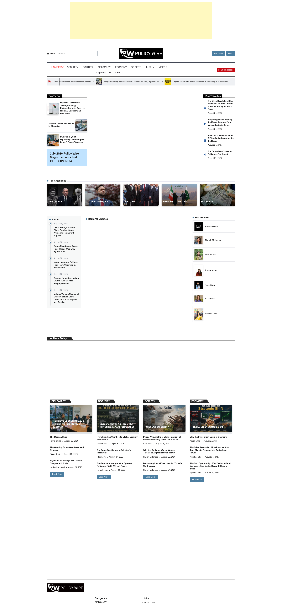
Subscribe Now (141, 315)
